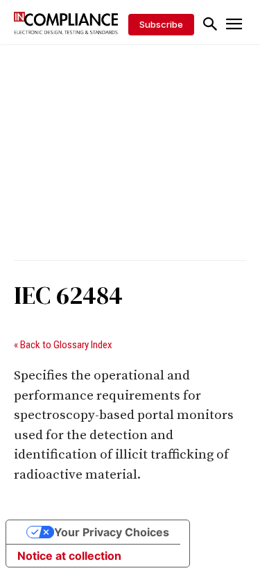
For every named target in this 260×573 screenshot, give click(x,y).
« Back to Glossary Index (63, 345)
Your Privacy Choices (111, 532)
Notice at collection (69, 556)
